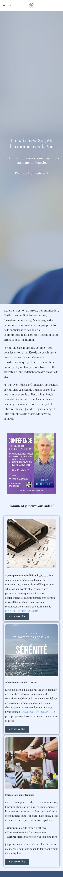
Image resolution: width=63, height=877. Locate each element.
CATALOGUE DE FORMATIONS (22, 611)
